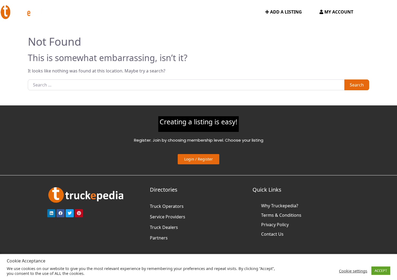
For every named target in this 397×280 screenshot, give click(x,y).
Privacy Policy (275, 224)
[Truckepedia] (24, 11)
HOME (67, 12)
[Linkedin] (51, 213)
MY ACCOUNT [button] (338, 12)
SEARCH (247, 12)
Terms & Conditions (281, 215)
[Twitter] (70, 213)
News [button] (183, 12)
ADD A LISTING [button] (285, 12)
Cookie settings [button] (353, 270)
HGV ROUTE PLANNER (145, 12)
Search (357, 85)
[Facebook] (60, 213)
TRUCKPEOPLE (216, 12)
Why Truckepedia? (279, 205)
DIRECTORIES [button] (96, 12)
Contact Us (272, 234)
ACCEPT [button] (381, 270)
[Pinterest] (79, 213)
